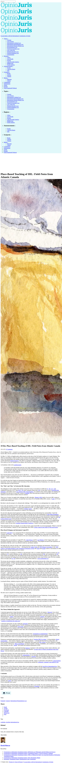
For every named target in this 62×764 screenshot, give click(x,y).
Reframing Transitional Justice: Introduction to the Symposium (20, 759)
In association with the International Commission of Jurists (15, 36)
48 (49, 488)
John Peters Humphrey (53, 514)
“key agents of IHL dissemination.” (25, 491)
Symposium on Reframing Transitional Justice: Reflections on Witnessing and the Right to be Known (29, 752)
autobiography (17, 465)
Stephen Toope (28, 508)
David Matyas (5, 745)
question (34, 656)
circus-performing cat (43, 558)
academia (3, 722)
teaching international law (12, 722)
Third (38, 548)
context (11, 616)
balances (27, 648)
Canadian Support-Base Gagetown (24, 523)
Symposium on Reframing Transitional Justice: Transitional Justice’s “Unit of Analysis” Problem (28, 753)
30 (21, 554)
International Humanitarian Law (18, 700)
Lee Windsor (40, 540)
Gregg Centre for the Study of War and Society (46, 527)
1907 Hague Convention (45, 547)
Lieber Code (34, 547)
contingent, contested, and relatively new (48, 662)
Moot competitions (19, 643)
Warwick (49, 612)
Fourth (43, 548)
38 (44, 554)
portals (15, 645)
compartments (26, 655)
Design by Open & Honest (16, 762)
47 (47, 488)
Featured (3, 700)
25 (58, 552)
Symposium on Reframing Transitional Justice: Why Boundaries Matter (22, 757)
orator (9, 680)
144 (54, 488)
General (8, 700)
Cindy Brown (29, 540)
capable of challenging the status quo (10, 621)
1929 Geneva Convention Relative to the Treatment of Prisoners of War (29, 547)
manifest (27, 493)
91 (12, 558)
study (53, 499)
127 (52, 488)
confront (42, 616)
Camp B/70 (9, 532)
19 (22, 490)
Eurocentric (21, 626)
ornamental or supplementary (40, 633)
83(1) (19, 490)
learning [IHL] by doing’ (40, 639)
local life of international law (49, 666)
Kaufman (36, 686)
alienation (25, 623)
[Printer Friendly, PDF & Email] (6, 694)
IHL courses (42, 642)
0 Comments (9, 449)
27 (7, 554)
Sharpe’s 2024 (38, 497)
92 (14, 558)
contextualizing (57, 660)
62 (57, 554)
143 (39, 490)
